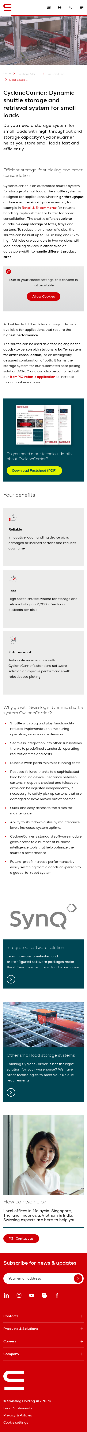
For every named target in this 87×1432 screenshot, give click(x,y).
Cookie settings (15, 1422)
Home (7, 73)
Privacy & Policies (17, 1415)
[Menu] (81, 7)
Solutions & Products (27, 74)
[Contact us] (48, 7)
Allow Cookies (43, 296)
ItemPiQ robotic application (32, 377)
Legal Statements (17, 1408)
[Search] (70, 7)
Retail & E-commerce (39, 207)
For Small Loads (56, 74)
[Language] (59, 7)
